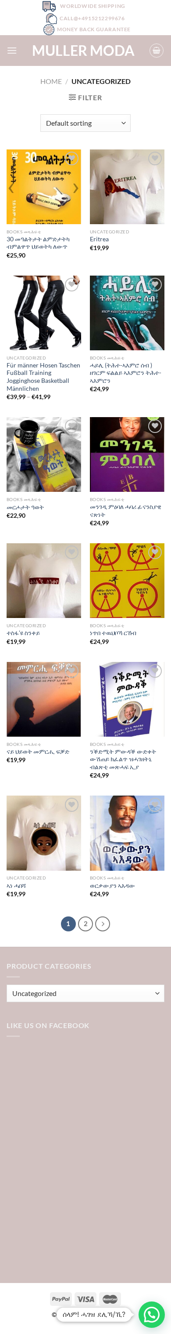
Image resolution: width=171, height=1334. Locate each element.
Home (51, 81)
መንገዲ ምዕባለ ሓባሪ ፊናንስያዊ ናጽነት (125, 510)
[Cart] (157, 51)
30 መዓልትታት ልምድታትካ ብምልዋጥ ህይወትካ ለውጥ (38, 243)
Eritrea (99, 239)
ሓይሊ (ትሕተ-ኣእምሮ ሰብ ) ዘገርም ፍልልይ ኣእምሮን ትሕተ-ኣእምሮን (125, 373)
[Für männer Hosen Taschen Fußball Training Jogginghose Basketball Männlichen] (44, 313)
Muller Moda (83, 51)
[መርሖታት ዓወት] (44, 454)
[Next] (102, 923)
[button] (152, 1314)
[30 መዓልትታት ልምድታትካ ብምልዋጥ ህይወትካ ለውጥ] (44, 186)
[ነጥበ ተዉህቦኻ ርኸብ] (127, 580)
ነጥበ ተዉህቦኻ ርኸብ (113, 632)
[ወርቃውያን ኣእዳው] (127, 833)
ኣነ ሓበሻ (16, 885)
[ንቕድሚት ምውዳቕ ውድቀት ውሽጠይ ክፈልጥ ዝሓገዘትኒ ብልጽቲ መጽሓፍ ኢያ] (127, 699)
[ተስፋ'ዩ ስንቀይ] (44, 580)
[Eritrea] (127, 186)
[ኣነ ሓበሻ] (44, 833)
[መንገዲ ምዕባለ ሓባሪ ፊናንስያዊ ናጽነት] (127, 454)
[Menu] (12, 50)
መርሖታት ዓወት (25, 507)
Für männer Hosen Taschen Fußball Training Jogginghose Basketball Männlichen (43, 377)
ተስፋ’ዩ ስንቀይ (23, 632)
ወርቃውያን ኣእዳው (112, 885)
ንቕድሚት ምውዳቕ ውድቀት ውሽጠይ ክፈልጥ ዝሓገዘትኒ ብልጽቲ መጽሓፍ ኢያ (123, 759)
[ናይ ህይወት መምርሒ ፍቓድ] (44, 699)
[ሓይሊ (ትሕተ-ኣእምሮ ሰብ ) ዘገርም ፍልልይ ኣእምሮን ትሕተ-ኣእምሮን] (127, 313)
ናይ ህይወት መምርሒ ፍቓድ (38, 751)
